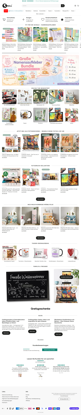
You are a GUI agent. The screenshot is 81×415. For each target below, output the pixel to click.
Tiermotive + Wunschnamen (24, 261)
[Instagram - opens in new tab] (10, 408)
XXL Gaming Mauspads (9, 105)
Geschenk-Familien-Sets (40, 261)
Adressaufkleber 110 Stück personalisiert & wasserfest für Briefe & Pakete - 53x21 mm (56, 46)
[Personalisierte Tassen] (9, 253)
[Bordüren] (40, 115)
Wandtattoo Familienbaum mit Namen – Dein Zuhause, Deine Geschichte (64, 321)
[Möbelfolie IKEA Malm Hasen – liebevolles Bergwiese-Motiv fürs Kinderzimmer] (69, 216)
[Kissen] (71, 115)
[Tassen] (25, 115)
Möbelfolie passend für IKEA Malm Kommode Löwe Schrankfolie (50, 228)
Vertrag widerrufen (64, 399)
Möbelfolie (71, 105)
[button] (43, 5)
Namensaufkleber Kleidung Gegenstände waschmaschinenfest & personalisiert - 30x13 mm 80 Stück (25, 46)
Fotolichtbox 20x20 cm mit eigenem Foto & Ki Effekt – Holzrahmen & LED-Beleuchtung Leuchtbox (49, 156)
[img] (40, 360)
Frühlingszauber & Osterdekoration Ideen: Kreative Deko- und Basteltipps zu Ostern (13, 321)
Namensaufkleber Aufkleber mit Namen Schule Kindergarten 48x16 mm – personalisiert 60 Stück (40, 46)
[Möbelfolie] (71, 96)
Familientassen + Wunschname (56, 261)
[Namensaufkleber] (56, 96)
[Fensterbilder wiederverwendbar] (9, 115)
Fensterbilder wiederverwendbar (9, 124)
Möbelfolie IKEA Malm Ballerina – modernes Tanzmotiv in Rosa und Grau (30, 228)
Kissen (71, 123)
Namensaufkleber (56, 105)
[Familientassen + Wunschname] (56, 253)
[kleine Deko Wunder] (25, 96)
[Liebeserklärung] (71, 253)
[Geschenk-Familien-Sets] (40, 253)
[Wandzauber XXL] (40, 96)
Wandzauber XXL (40, 105)
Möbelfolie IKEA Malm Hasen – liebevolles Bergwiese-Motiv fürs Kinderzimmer (69, 228)
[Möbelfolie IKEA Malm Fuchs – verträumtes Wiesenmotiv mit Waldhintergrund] (11, 216)
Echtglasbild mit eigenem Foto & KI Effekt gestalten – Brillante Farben (69, 155)
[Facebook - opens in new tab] (7, 408)
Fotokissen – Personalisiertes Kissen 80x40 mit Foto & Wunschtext (49, 189)
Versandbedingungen (64, 395)
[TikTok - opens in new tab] (13, 408)
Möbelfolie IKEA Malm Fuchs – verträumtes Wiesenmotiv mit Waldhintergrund (10, 229)
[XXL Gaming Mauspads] (9, 96)
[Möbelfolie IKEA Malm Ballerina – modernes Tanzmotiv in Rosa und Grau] (31, 216)
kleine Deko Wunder (24, 105)
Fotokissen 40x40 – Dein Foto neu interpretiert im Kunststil (30, 155)
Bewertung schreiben (49, 349)
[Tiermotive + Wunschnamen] (25, 253)
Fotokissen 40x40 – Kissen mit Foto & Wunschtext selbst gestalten (30, 189)
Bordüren (40, 123)
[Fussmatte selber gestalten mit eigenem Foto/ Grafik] (69, 177)
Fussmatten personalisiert (56, 123)
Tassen (25, 123)
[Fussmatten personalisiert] (56, 115)
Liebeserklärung (71, 261)
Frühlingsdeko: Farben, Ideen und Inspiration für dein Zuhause (39, 320)
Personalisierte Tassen (9, 261)
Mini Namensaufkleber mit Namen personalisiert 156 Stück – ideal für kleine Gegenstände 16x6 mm (71, 46)
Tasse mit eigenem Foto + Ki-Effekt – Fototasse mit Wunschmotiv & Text (10, 155)
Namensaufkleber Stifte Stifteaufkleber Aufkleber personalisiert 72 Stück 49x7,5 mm (9, 46)
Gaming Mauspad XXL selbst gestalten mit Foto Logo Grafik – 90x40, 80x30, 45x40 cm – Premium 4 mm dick (11, 190)
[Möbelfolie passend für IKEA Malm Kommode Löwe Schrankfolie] (50, 216)
